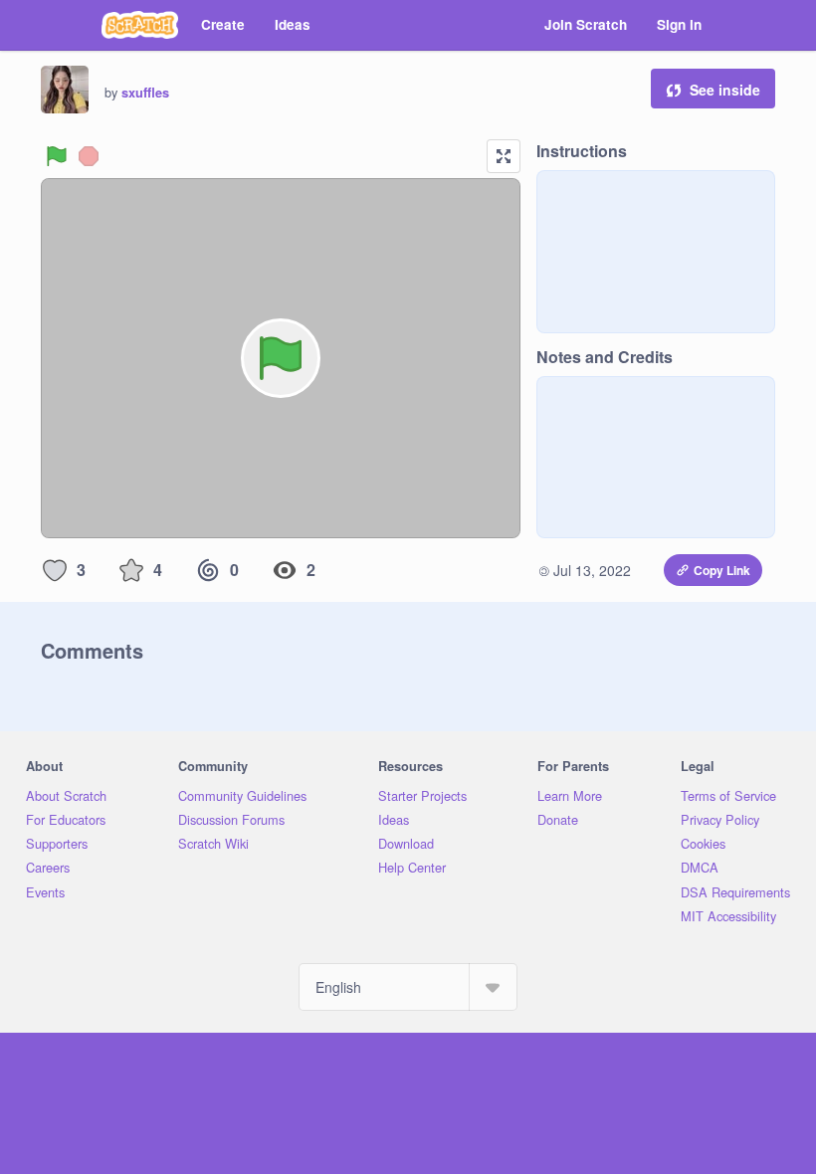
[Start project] (57, 156)
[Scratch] (140, 25)
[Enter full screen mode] (503, 156)
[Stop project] (88, 156)
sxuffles (145, 92)
